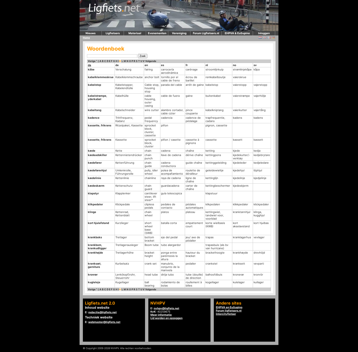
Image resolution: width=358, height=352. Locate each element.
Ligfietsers (113, 33)
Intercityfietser (226, 314)
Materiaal (134, 33)
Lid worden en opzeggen (166, 318)
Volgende (150, 61)
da (89, 65)
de (117, 65)
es (162, 65)
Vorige (92, 61)
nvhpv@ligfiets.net (166, 308)
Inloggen (264, 33)
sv (255, 65)
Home (86, 37)
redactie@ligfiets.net (102, 312)
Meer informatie (161, 314)
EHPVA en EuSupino (229, 307)
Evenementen (157, 33)
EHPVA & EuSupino (237, 33)
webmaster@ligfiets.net (104, 322)
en (146, 65)
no (234, 65)
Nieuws (91, 33)
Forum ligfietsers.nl (229, 310)
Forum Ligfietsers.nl (206, 33)
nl (207, 65)
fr (187, 65)
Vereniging (179, 33)
